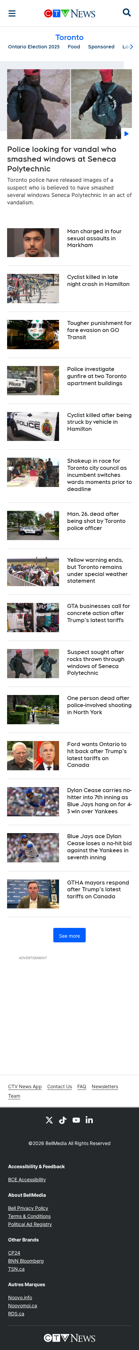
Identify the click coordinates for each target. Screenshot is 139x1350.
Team (14, 1096)
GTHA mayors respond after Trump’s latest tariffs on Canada (98, 889)
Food (74, 46)
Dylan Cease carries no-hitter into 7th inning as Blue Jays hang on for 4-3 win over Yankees (99, 800)
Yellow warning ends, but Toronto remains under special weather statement (97, 570)
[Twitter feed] (49, 1120)
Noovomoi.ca (22, 1305)
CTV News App (25, 1086)
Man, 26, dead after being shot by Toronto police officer (96, 521)
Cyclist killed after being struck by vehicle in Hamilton (99, 422)
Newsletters (105, 1086)
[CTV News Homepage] (69, 13)
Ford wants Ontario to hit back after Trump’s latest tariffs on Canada (97, 754)
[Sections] (12, 13)
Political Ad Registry (30, 1224)
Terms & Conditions (29, 1216)
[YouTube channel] (76, 1120)
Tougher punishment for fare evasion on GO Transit (99, 330)
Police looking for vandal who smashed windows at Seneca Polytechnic (61, 159)
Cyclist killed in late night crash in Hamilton (98, 280)
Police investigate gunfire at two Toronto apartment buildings (97, 376)
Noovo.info (20, 1297)
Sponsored (101, 46)
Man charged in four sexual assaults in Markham (94, 238)
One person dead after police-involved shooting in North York (99, 705)
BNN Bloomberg (26, 1261)
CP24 (14, 1253)
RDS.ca (16, 1313)
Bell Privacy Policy (28, 1208)
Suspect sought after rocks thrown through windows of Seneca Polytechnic (95, 662)
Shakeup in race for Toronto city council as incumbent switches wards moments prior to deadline (99, 475)
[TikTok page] (63, 1120)
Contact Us (59, 1086)
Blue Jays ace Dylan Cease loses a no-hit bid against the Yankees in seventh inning (99, 846)
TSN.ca (16, 1269)
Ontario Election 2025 (34, 46)
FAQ (81, 1086)
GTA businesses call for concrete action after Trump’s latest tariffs (98, 613)
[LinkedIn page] (90, 1120)
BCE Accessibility (27, 1179)
